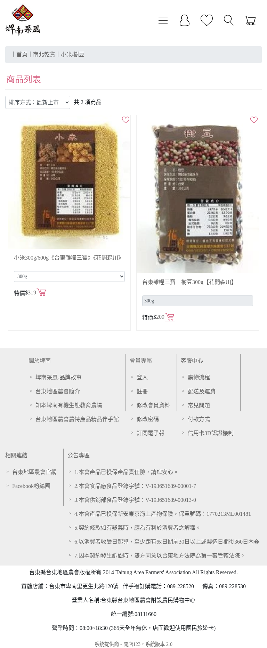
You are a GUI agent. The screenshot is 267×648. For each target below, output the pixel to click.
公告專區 (78, 455)
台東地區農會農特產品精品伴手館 (77, 419)
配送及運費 (202, 391)
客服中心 (192, 361)
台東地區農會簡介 (57, 391)
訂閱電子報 (150, 433)
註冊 (142, 391)
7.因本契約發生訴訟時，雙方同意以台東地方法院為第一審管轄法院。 (159, 556)
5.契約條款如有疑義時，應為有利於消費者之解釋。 (137, 528)
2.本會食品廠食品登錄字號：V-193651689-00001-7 (135, 486)
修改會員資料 (153, 405)
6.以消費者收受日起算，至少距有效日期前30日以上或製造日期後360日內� (166, 542)
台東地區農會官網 (34, 472)
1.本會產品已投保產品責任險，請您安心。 (126, 472)
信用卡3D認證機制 (211, 433)
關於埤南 (40, 361)
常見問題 (199, 405)
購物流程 (199, 377)
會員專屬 (141, 361)
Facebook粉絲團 (31, 486)
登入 (142, 377)
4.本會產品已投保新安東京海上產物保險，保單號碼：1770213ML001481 (162, 514)
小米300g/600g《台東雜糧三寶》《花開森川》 (69, 258)
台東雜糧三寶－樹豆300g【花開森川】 (189, 282)
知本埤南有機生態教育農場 (68, 405)
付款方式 (199, 419)
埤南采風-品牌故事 (58, 377)
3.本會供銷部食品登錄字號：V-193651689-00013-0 (135, 500)
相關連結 (16, 455)
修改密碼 (148, 419)
